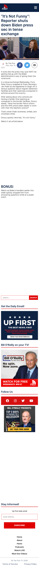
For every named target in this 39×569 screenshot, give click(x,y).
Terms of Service (10, 564)
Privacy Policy (30, 564)
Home (19, 537)
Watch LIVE (19, 550)
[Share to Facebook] (20, 65)
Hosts (19, 544)
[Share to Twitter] (27, 65)
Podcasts (19, 547)
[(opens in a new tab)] (7, 401)
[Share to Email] (34, 65)
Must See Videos (19, 554)
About (19, 540)
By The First (10, 63)
